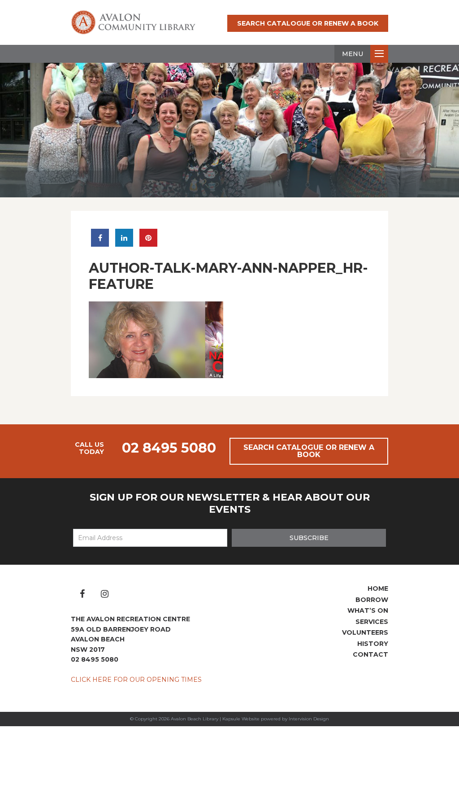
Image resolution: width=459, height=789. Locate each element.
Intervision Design (309, 719)
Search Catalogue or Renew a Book (307, 23)
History (372, 644)
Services (371, 622)
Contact (370, 654)
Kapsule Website (241, 719)
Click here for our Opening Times (136, 680)
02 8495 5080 (169, 448)
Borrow (371, 600)
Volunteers (365, 632)
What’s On (367, 610)
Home (378, 588)
